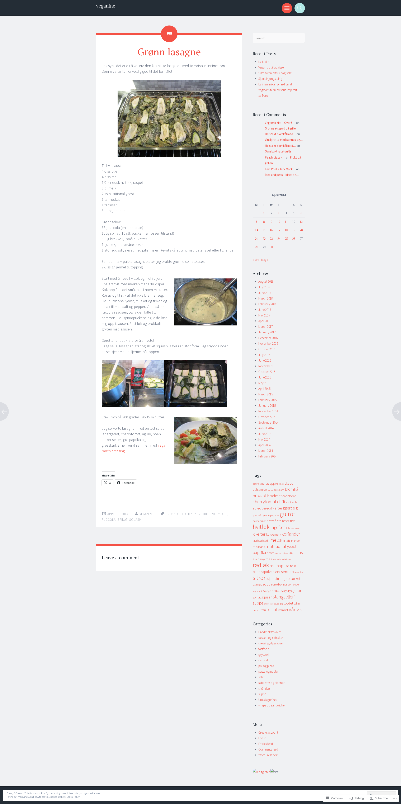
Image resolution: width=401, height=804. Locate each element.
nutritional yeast (212, 514)
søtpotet (286, 603)
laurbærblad (260, 540)
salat (261, 677)
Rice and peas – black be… (282, 175)
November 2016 (268, 343)
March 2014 (265, 451)
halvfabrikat (259, 521)
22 (264, 239)
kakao (297, 528)
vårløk (295, 609)
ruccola (109, 520)
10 (278, 222)
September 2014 (268, 422)
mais (287, 540)
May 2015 (264, 383)
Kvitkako (263, 62)
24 (278, 239)
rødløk (261, 565)
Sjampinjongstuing (270, 79)
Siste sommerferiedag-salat (275, 73)
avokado (287, 483)
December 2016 (268, 338)
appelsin (275, 483)
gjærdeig (290, 508)
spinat (122, 520)
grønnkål (257, 515)
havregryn (289, 521)
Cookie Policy (73, 796)
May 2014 (264, 439)
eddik (288, 502)
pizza (285, 553)
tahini (297, 603)
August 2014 (266, 428)
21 (256, 239)
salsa (277, 572)
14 (256, 230)
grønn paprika (271, 515)
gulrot (287, 514)
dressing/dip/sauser (270, 643)
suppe (258, 603)
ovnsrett (263, 660)
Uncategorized (267, 700)
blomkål (292, 489)
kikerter (259, 534)
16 (271, 230)
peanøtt (278, 553)
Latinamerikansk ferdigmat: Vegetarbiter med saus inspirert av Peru (277, 90)
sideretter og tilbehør (271, 683)
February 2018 (267, 304)
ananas (264, 483)
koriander (291, 534)
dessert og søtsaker (270, 638)
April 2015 (264, 389)
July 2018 (264, 287)
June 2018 (264, 293)
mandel (295, 540)
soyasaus (271, 590)
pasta (270, 553)
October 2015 (266, 372)
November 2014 (268, 411)
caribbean (289, 496)
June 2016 (264, 360)
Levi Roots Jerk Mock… (280, 169)
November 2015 (268, 366)
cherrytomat (265, 501)
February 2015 (267, 400)
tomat (272, 609)
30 (271, 247)
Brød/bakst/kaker (269, 632)
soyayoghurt (292, 590)
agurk (256, 483)
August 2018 (266, 281)
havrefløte (274, 521)
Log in (262, 738)
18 (286, 230)
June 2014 (264, 434)
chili (281, 501)
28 (256, 247)
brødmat (274, 495)
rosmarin (277, 559)
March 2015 (265, 394)
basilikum (279, 489)
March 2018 (265, 298)
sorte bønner (279, 584)
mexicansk (259, 547)
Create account (268, 732)
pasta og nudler (268, 671)
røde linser (286, 559)
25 (286, 239)
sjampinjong (276, 578)
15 (264, 230)
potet (293, 552)
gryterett (263, 655)
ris (300, 552)
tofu (263, 610)
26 (293, 239)
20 (301, 230)
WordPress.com (268, 755)
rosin (269, 559)
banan (270, 490)
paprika (259, 552)
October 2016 (266, 349)
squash (135, 520)
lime (272, 540)
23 (271, 239)
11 (286, 222)
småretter (264, 688)
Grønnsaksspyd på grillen (281, 128)
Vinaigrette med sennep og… (284, 140)
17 (278, 230)
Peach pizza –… (275, 157)
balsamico (260, 489)
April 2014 (264, 445)
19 (293, 230)
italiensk (189, 514)
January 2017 (267, 332)
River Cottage (259, 559)
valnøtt (283, 610)
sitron (260, 578)
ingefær (277, 527)
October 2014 (266, 417)
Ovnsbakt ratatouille (278, 151)
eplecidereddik (263, 508)
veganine (105, 6)
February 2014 (267, 456)
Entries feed (265, 744)
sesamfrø (298, 572)
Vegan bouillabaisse (271, 67)
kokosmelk (273, 534)
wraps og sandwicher (272, 705)
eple (294, 502)
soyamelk (257, 591)
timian (256, 610)
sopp (266, 584)
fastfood (263, 649)
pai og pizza (266, 666)
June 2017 (264, 310)
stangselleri (284, 597)
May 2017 (264, 315)
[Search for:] (279, 38)
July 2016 (264, 355)
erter (278, 508)
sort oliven (294, 584)
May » (264, 260)
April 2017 (264, 321)
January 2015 (267, 406)
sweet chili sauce (271, 603)
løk (279, 540)
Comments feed (268, 749)
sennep (287, 571)
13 (301, 222)
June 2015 (264, 377)
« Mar (256, 260)
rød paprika (279, 565)
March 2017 (265, 327)
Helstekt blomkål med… (280, 134)
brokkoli (173, 514)
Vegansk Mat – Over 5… (280, 123)
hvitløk (261, 527)
